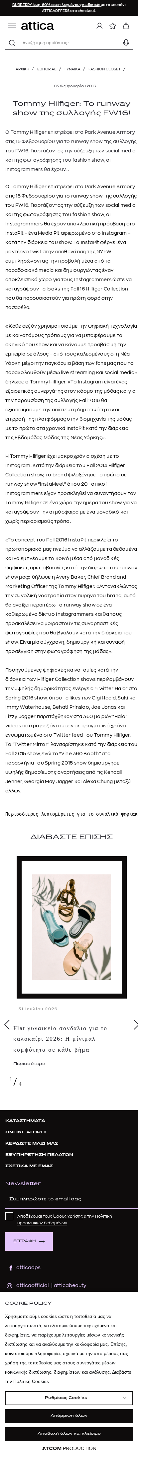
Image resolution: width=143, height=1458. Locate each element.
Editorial (47, 69)
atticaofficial (32, 1285)
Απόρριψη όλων (69, 1416)
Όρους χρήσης (68, 1216)
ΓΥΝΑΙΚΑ (72, 69)
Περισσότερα (29, 1064)
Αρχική (22, 69)
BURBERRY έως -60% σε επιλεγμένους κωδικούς (56, 5)
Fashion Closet (104, 69)
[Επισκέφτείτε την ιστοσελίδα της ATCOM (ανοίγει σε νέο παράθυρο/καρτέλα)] (69, 1448)
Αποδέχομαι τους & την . (64, 1219)
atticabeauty (68, 1285)
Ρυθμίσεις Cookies (66, 1398)
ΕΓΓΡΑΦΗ (24, 1241)
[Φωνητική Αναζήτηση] (126, 42)
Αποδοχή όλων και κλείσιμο (69, 1434)
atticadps (28, 1267)
